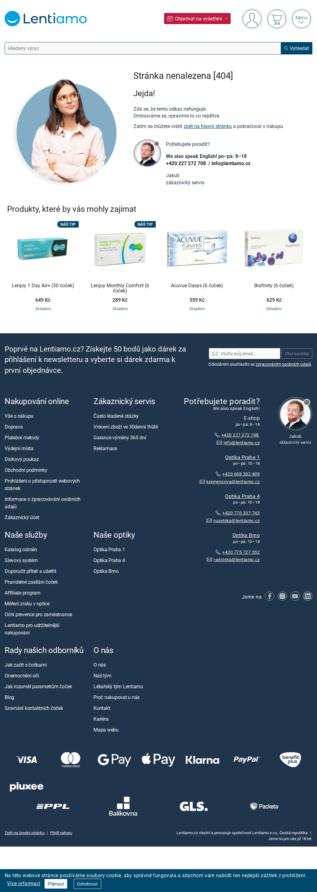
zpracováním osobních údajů (283, 364)
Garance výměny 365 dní (119, 437)
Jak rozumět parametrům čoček (38, 686)
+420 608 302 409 (241, 474)
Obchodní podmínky (26, 470)
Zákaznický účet (22, 517)
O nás (99, 664)
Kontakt (101, 708)
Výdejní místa (19, 448)
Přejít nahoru (61, 832)
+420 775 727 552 (241, 552)
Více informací (24, 883)
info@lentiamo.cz (230, 163)
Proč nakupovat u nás (116, 697)
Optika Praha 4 (242, 496)
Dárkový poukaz (22, 459)
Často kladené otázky (116, 415)
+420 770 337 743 (241, 513)
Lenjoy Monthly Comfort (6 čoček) (120, 288)
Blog (9, 697)
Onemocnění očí (22, 675)
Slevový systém (21, 560)
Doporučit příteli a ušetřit (30, 571)
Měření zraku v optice (27, 603)
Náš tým (102, 675)
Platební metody (22, 437)
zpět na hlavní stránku (208, 126)
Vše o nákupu (19, 415)
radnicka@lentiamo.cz (237, 559)
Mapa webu (106, 729)
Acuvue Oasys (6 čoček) (197, 285)
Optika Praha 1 (242, 457)
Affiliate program (23, 592)
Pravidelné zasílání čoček (31, 581)
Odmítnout (87, 884)
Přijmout (56, 884)
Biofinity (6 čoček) (274, 285)
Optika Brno (246, 534)
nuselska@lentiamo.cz (236, 520)
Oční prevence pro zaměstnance (38, 614)
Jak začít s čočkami (25, 664)
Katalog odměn (21, 549)
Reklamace (105, 448)
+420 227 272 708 (186, 163)
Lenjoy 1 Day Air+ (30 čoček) (43, 285)
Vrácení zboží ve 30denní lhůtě (125, 426)
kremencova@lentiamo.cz (233, 481)
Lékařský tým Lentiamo (118, 686)
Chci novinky (297, 353)
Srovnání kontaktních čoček (34, 708)
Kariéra (100, 718)
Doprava (14, 426)
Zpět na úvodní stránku (25, 832)
